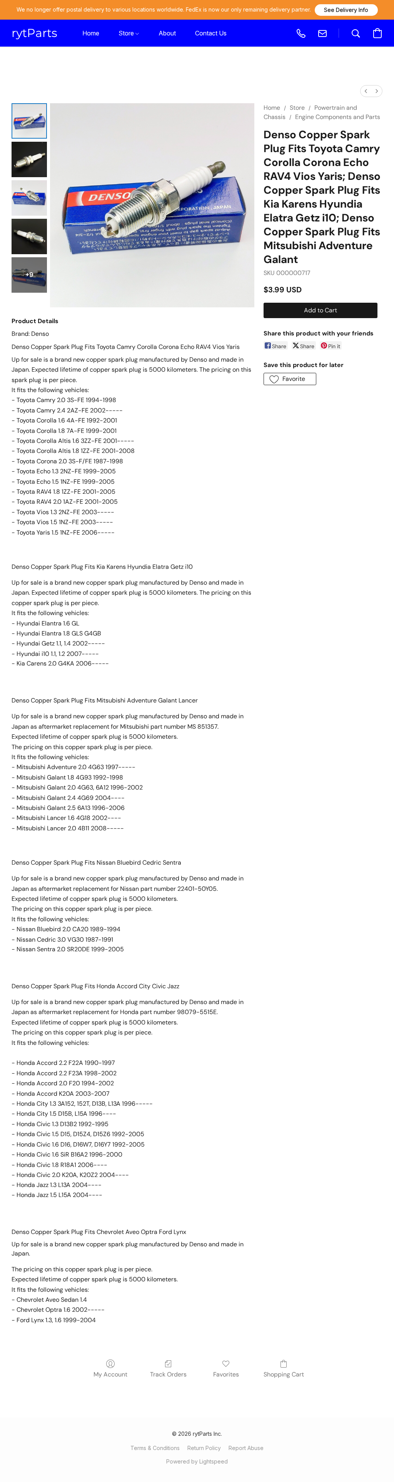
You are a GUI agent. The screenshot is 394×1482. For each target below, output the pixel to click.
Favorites (226, 1374)
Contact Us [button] (211, 33)
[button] (346, 10)
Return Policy (204, 1448)
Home (272, 108)
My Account (110, 1374)
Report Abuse (246, 1448)
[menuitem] (366, 91)
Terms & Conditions (155, 1448)
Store (297, 108)
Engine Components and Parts (337, 117)
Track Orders (168, 1374)
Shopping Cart (284, 1374)
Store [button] (127, 33)
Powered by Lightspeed (197, 1461)
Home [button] (90, 33)
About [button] (167, 33)
